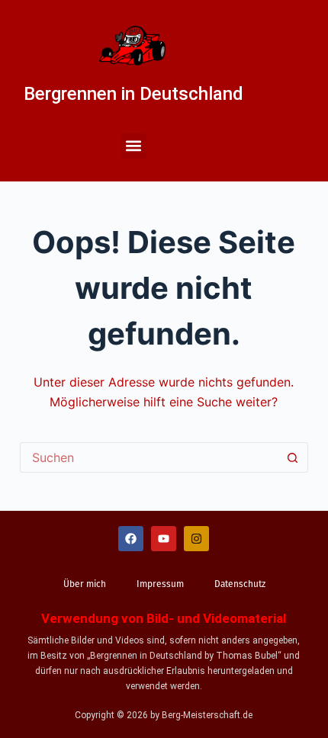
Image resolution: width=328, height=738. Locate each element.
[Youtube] (163, 538)
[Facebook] (130, 538)
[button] (133, 146)
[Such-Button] (293, 457)
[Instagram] (196, 538)
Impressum (160, 584)
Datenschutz (239, 584)
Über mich (84, 584)
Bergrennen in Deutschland (133, 93)
